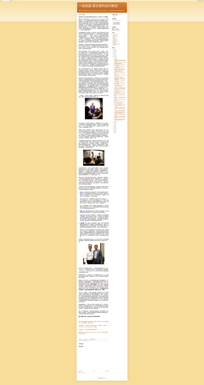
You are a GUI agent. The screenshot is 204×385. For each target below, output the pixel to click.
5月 (114, 127)
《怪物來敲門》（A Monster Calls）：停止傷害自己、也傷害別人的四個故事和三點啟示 (119, 98)
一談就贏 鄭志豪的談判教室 (98, 6)
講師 (86, 340)
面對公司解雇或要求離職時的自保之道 (119, 104)
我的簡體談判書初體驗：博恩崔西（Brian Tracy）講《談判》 (118, 71)
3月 (114, 130)
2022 (114, 49)
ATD (87, 340)
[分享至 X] (92, 339)
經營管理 (114, 40)
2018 (114, 54)
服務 (113, 37)
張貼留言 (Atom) (83, 372)
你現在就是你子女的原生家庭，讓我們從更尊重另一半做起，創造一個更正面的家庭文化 (119, 117)
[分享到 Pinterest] (94, 339)
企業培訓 (84, 340)
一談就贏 (114, 16)
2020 (114, 51)
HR (89, 340)
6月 (114, 126)
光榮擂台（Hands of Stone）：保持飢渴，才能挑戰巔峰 (119, 90)
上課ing (82, 340)
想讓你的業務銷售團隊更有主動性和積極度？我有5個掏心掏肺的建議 (119, 113)
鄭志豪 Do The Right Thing (117, 20)
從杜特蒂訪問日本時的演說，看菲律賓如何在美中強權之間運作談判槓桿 (119, 119)
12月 (114, 57)
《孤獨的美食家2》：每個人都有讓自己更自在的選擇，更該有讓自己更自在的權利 (119, 108)
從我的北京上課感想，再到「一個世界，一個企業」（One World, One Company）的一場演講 (119, 86)
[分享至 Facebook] (93, 339)
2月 (114, 131)
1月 (114, 132)
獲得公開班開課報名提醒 (116, 24)
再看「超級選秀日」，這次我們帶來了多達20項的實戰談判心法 (119, 67)
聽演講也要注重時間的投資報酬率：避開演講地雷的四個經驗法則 (119, 63)
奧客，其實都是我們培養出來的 (118, 103)
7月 (114, 125)
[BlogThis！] (91, 339)
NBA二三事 (114, 34)
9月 (114, 122)
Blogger (105, 378)
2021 (114, 50)
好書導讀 (114, 36)
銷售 (113, 45)
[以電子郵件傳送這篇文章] (90, 339)
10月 (114, 121)
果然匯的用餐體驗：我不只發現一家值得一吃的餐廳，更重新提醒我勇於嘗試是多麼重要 (119, 61)
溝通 (113, 38)
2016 (114, 56)
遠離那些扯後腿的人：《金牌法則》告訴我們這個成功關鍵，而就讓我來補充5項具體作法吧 (119, 79)
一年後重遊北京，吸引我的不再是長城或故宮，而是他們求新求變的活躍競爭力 (119, 88)
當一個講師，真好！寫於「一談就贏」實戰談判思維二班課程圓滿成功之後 (119, 69)
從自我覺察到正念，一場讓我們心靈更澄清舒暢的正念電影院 (119, 92)
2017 (114, 55)
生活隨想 (114, 39)
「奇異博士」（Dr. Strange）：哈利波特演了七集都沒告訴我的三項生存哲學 (119, 111)
